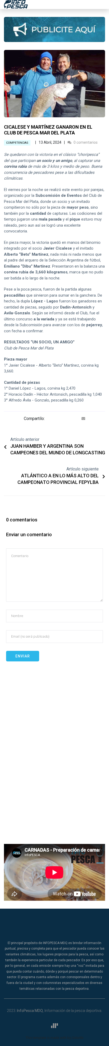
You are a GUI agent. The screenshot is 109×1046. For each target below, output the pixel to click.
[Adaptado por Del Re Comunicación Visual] (54, 1025)
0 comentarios (85, 142)
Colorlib (78, 1038)
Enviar (22, 656)
